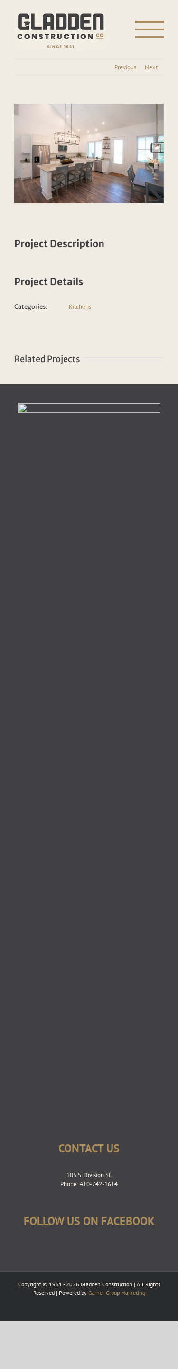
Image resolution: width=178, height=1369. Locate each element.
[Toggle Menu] (150, 29)
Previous (125, 67)
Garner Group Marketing (116, 1292)
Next (151, 67)
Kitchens (80, 307)
